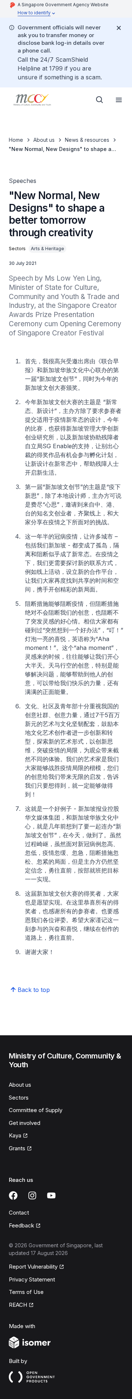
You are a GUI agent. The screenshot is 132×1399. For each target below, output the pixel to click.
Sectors (19, 1097)
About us (44, 140)
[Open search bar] (100, 100)
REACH (18, 1304)
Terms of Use (26, 1291)
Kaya (15, 1135)
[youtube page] (51, 1195)
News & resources (87, 140)
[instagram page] (32, 1195)
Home (16, 140)
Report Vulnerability (33, 1266)
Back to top (34, 989)
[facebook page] (13, 1195)
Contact (19, 1212)
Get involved (24, 1122)
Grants (17, 1148)
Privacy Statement (32, 1279)
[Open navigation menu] (119, 100)
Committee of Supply (35, 1110)
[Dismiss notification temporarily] (119, 28)
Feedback (21, 1225)
